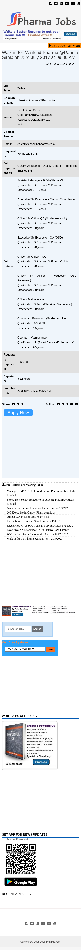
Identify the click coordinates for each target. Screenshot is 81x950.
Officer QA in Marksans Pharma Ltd (28, 517)
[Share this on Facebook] (13, 404)
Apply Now (18, 412)
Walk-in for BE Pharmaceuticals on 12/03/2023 (35, 538)
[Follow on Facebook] (50, 3)
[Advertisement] (41, 76)
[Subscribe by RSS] (78, 3)
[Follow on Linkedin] (61, 3)
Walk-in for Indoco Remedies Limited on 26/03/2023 (38, 508)
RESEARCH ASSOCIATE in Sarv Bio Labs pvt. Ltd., (40, 525)
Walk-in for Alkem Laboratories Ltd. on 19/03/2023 (37, 534)
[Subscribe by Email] (73, 3)
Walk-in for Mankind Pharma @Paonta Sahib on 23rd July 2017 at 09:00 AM (40, 55)
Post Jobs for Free (64, 45)
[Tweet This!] (18, 404)
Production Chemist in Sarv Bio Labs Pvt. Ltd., (35, 521)
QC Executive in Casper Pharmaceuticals (31, 512)
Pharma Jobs (53, 941)
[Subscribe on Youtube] (67, 3)
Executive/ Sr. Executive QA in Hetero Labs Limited (38, 530)
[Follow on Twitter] (56, 3)
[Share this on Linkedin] (22, 404)
